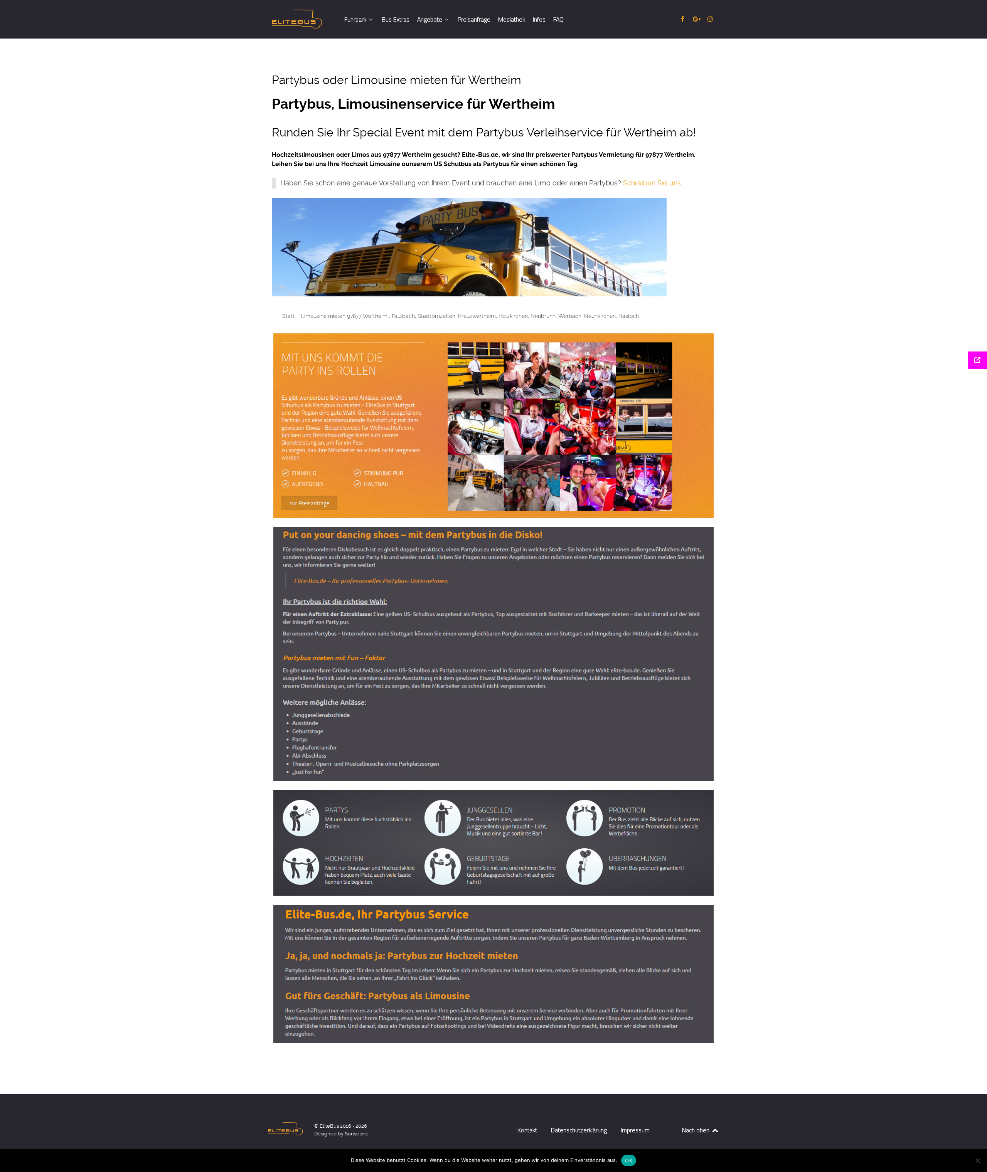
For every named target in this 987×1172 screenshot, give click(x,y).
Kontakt (527, 1130)
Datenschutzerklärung (579, 1130)
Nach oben (696, 1130)
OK (628, 1160)
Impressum (635, 1130)
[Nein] (977, 1160)
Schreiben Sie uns (652, 183)
